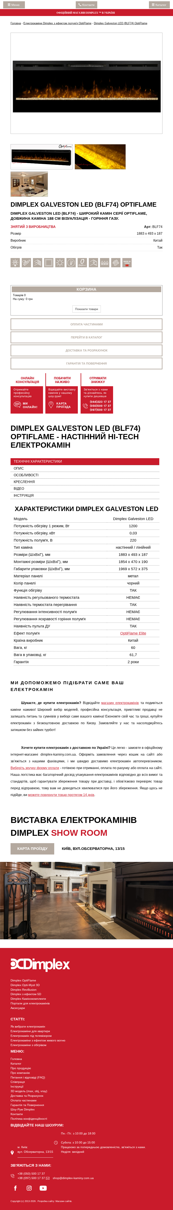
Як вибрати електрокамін (28, 1026)
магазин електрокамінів (120, 703)
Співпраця (18, 1082)
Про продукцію (21, 1068)
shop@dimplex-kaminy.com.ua (73, 1178)
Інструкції (17, 1086)
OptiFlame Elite (133, 633)
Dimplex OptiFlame (23, 980)
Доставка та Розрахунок (27, 1095)
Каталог (161, 5)
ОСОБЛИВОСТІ (26, 475)
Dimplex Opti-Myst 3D (25, 985)
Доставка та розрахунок (87, 350)
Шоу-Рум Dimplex (23, 1109)
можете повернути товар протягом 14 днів (61, 795)
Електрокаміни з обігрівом (28, 1045)
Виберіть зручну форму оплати (35, 768)
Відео (19, 488)
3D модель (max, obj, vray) (29, 1091)
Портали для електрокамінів (30, 1003)
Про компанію (20, 1072)
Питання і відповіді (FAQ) (28, 1077)
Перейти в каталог (86, 337)
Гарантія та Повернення (27, 1105)
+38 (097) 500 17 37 (31, 1178)
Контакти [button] (88, 5)
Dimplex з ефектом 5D (26, 994)
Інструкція (24, 495)
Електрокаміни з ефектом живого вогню (38, 1040)
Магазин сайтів (63, 1201)
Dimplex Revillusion (23, 989)
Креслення (24, 482)
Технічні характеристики (38, 461)
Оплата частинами (86, 324)
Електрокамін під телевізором (31, 1035)
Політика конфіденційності (29, 1118)
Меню (16, 5)
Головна (16, 1059)
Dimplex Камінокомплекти (28, 998)
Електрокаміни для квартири (30, 1031)
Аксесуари (18, 1008)
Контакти (17, 1114)
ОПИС (19, 468)
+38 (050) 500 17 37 (31, 1173)
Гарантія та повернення (86, 363)
